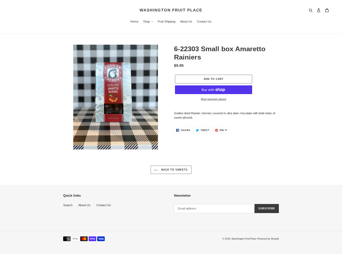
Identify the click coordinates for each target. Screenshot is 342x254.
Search (67, 205)
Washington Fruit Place (171, 10)
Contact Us (103, 205)
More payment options (213, 99)
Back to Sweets (174, 169)
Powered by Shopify (268, 238)
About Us (84, 205)
